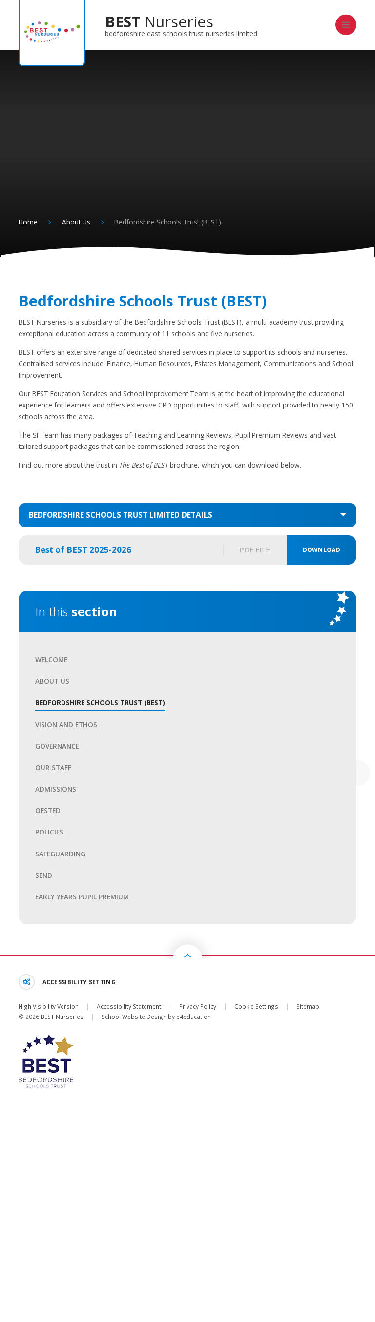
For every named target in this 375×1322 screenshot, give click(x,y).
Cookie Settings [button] (256, 1006)
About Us (76, 221)
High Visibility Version (49, 1006)
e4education (193, 1016)
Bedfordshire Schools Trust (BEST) (167, 221)
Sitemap (307, 1006)
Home (28, 221)
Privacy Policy (197, 1006)
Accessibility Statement (129, 1006)
